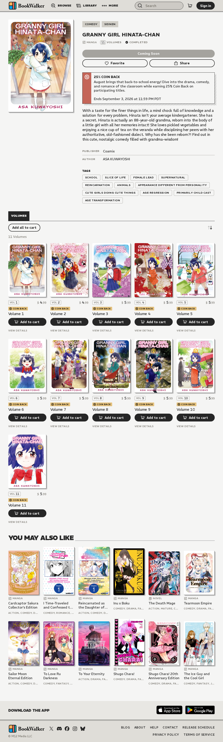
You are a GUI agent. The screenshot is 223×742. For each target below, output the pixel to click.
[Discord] (59, 728)
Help (154, 727)
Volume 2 (58, 313)
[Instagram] (75, 728)
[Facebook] (67, 728)
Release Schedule (198, 727)
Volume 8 (100, 409)
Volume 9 (142, 409)
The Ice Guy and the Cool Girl (197, 676)
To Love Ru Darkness (52, 676)
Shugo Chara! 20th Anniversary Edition (164, 676)
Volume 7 (58, 409)
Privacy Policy (166, 734)
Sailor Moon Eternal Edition (20, 676)
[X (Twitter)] (51, 728)
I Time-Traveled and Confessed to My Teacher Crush (57, 605)
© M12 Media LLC (20, 736)
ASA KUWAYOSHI (116, 159)
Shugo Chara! (123, 674)
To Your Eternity (91, 674)
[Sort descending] (210, 227)
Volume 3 (100, 313)
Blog (125, 727)
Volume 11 (17, 505)
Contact (170, 727)
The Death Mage (162, 603)
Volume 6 (16, 409)
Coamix (109, 151)
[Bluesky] (82, 728)
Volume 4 (142, 313)
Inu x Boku (121, 603)
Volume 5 (184, 313)
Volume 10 (186, 409)
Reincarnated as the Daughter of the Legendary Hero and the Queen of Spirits (91, 605)
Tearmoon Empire (198, 603)
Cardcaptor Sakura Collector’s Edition (23, 605)
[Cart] (190, 5)
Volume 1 (16, 313)
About (140, 727)
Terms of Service (199, 734)
